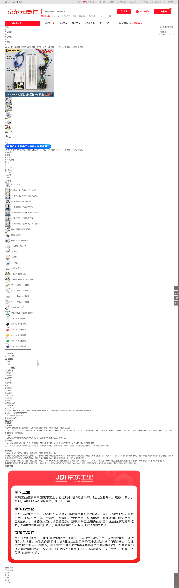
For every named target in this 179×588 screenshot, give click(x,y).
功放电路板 (66, 16)
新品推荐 (63, 23)
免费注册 (91, 2)
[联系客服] (176, 290)
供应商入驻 (104, 23)
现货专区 (49, 23)
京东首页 (11, 2)
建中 (74, 16)
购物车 (164, 11)
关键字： (8, 361)
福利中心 (76, 23)
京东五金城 (90, 23)
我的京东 (111, 2)
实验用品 (8, 375)
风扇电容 (92, 16)
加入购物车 (9, 354)
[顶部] (176, 582)
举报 (6, 143)
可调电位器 (45, 16)
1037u (100, 16)
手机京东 (169, 2)
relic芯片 (55, 16)
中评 (7, 578)
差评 (7, 580)
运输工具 (8, 380)
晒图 (7, 572)
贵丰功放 (82, 16)
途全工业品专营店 (166, 27)
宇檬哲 (7, 42)
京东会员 (123, 2)
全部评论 (9, 570)
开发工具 (8, 37)
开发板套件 (9, 32)
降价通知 (10, 160)
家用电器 (8, 383)
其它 (6, 386)
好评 (7, 575)
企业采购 (133, 2)
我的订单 (101, 2)
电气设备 (8, 373)
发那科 (108, 16)
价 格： (8, 364)
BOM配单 (144, 11)
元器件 (7, 27)
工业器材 (8, 378)
